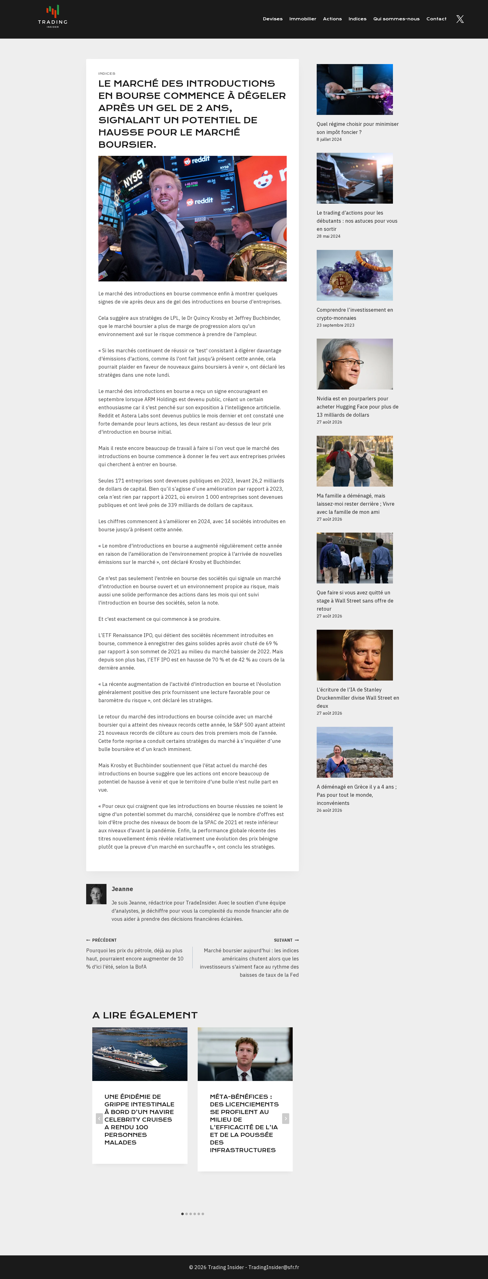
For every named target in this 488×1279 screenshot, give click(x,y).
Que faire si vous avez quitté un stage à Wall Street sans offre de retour (355, 600)
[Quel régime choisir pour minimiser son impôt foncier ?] (359, 89)
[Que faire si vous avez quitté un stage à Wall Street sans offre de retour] (359, 558)
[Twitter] (460, 19)
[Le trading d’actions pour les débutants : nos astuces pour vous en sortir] (359, 178)
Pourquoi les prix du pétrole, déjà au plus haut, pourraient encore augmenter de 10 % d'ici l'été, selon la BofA (135, 954)
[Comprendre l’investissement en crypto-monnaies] (359, 275)
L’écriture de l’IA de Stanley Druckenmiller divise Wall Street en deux (358, 697)
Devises (273, 19)
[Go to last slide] (99, 1118)
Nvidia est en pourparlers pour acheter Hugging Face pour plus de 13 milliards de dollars (358, 406)
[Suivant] (285, 1118)
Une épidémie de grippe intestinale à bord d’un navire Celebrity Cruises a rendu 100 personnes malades (139, 1120)
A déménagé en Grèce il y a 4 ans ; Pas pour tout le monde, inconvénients (357, 794)
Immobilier (302, 19)
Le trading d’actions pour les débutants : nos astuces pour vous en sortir (357, 220)
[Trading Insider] (52, 19)
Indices (358, 19)
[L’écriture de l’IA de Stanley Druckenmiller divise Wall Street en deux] (359, 655)
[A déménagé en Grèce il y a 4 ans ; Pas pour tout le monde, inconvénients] (359, 752)
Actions (332, 19)
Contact (436, 19)
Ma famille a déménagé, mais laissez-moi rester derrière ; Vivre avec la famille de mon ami (355, 503)
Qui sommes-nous (396, 19)
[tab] (182, 1214)
